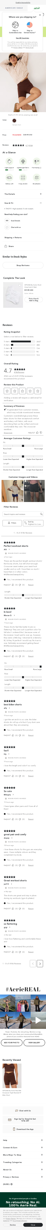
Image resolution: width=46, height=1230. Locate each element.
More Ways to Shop (12, 1154)
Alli (5, 549)
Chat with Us (25, 1110)
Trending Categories (12, 1162)
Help (5, 1140)
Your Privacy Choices (20, 1220)
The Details (9, 194)
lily (5, 754)
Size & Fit (8, 203)
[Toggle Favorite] (19, 285)
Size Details (15, 220)
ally (5, 708)
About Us (7, 1169)
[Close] (40, 15)
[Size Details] (7, 220)
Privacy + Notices (11, 1177)
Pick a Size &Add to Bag (33, 299)
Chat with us (16, 227)
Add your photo (11, 1042)
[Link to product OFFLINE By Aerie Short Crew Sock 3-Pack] (13, 295)
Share (11, 246)
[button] (15, 28)
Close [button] (33, 1225)
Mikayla (7, 794)
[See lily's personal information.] (9, 754)
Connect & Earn (10, 1147)
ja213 (6, 884)
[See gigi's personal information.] (10, 927)
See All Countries (22, 38)
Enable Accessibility (23, 2)
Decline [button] (13, 1225)
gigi (5, 927)
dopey (6, 838)
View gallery (34, 1042)
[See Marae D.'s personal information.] (14, 615)
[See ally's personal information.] (9, 708)
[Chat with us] (7, 227)
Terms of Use (29, 47)
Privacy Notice (11, 1218)
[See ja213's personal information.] (11, 884)
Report (30, 585)
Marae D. (8, 615)
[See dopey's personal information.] (12, 838)
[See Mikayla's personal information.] (13, 795)
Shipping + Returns (13, 237)
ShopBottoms (23, 265)
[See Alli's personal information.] (9, 549)
